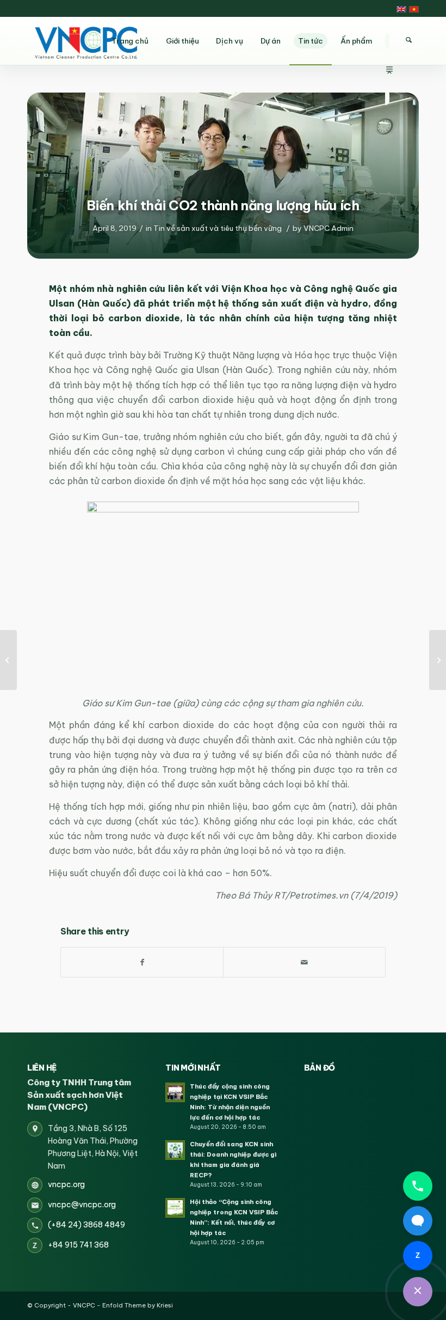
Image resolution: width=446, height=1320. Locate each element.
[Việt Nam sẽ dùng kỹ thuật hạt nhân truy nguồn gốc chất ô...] (8, 660)
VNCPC (84, 1305)
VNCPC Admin (328, 228)
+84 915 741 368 (78, 1245)
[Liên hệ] (417, 1291)
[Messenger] (417, 1221)
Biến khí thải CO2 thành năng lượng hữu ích (222, 205)
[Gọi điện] (417, 1186)
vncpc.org (66, 1184)
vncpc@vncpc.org (82, 1204)
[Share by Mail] (304, 962)
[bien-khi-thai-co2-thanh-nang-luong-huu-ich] (223, 173)
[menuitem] (389, 41)
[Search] (408, 40)
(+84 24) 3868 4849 (86, 1225)
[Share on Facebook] (142, 962)
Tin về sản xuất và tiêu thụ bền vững (217, 228)
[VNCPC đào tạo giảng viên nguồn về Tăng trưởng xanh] (437, 660)
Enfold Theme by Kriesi (137, 1305)
